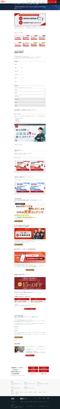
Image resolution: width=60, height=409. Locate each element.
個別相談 (55, 2)
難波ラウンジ (13, 393)
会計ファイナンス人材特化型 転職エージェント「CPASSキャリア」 (16, 407)
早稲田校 (38, 382)
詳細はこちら (16, 244)
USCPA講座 (34, 2)
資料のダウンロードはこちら (18, 144)
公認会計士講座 (29, 2)
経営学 (16, 81)
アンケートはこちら (17, 337)
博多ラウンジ (17, 393)
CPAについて (24, 2)
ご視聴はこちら (23, 191)
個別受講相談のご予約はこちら (29, 355)
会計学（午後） (17, 74)
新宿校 (12, 382)
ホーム (35, 398)
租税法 (16, 67)
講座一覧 (44, 398)
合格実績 (43, 2)
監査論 (16, 64)
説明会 (52, 2)
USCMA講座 (38, 2)
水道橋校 (25, 382)
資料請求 (49, 2)
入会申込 (58, 2)
